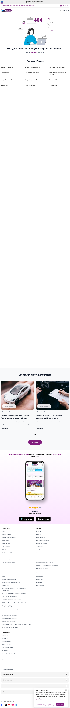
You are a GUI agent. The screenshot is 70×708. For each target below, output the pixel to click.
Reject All (50, 704)
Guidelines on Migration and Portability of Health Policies (17, 624)
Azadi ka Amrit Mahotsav (8, 553)
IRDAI (3, 576)
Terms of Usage (6, 543)
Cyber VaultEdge (54, 80)
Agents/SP (5, 650)
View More (4, 428)
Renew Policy (39, 579)
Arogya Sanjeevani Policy (32, 80)
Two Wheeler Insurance (32, 72)
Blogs (3, 531)
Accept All (60, 704)
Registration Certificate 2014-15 (44, 562)
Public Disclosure (40, 537)
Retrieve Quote (40, 585)
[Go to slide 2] (35, 434)
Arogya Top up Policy (7, 67)
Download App (66, 5)
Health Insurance (30, 85)
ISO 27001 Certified (41, 556)
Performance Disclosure (42, 540)
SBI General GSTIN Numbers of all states (47, 565)
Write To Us (5, 638)
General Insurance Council (9, 579)
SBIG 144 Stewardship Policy (9, 596)
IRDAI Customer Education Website (11, 582)
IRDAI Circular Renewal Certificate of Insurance (14, 593)
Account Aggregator (7, 669)
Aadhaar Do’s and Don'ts (8, 612)
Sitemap (4, 660)
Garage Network (6, 641)
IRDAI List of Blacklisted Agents (10, 627)
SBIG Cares (5, 550)
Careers (38, 553)
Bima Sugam (5, 585)
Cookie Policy (39, 700)
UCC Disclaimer (6, 547)
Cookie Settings (6, 559)
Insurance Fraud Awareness (9, 657)
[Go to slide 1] (34, 434)
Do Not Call (5, 663)
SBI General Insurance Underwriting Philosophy (14, 603)
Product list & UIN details (8, 562)
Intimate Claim (40, 576)
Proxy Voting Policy (7, 606)
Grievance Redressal (7, 666)
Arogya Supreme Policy (7, 80)
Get (67, 2)
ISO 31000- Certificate (42, 568)
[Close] (66, 690)
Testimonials (39, 547)
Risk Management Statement (9, 618)
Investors (38, 534)
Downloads (39, 582)
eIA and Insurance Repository (9, 615)
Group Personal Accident (32, 67)
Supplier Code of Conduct (9, 621)
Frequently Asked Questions (9, 654)
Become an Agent (6, 534)
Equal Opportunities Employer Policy (11, 600)
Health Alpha (53, 85)
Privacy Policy (5, 540)
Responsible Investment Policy (10, 609)
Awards (38, 550)
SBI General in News (41, 543)
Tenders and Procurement (9, 537)
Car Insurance (5, 72)
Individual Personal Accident (57, 67)
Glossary (4, 556)
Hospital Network (6, 644)
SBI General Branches (7, 647)
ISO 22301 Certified (41, 559)
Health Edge (4, 85)
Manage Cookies (41, 704)
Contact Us (5, 635)
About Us (38, 531)
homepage (34, 52)
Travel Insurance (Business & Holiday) (57, 73)
